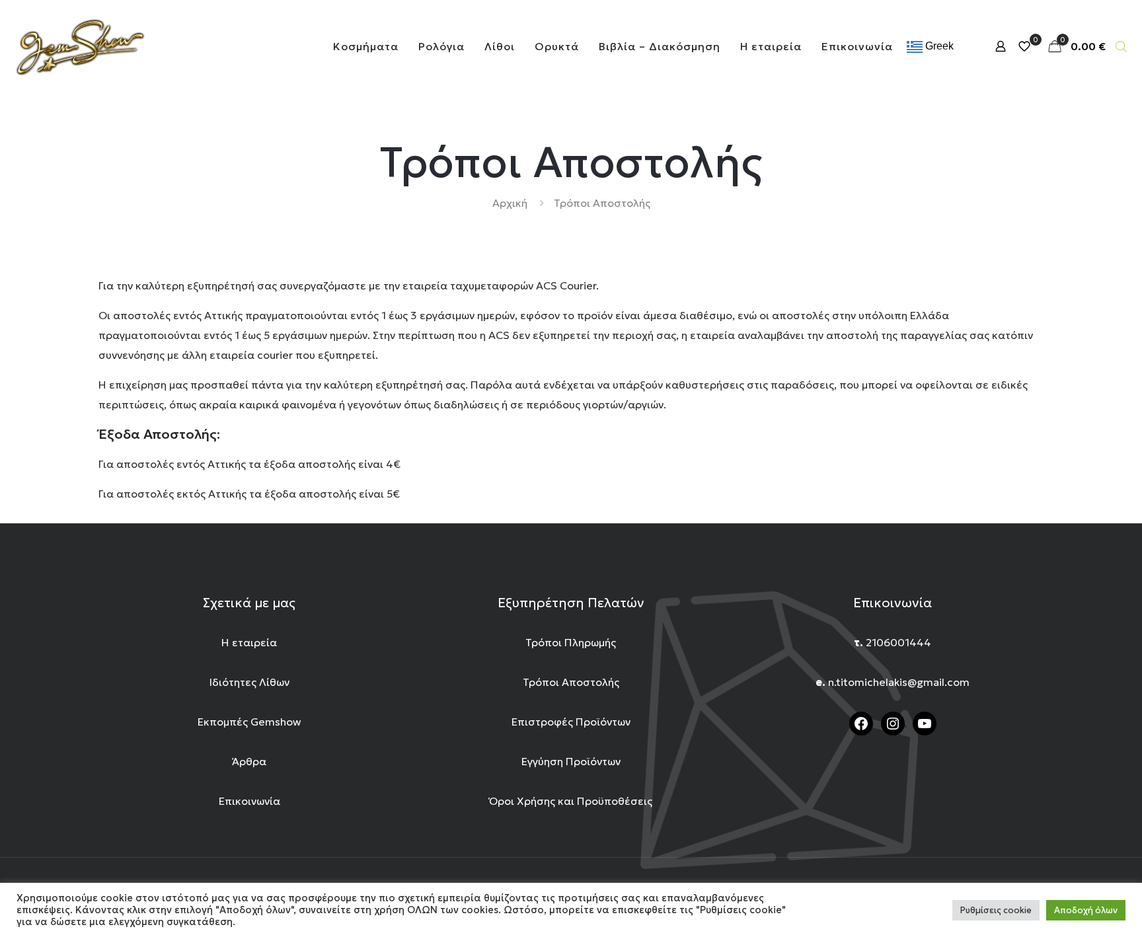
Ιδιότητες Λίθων (249, 682)
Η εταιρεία (249, 642)
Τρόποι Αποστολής (571, 682)
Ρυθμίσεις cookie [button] (996, 910)
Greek (938, 46)
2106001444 (898, 642)
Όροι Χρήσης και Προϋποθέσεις (570, 800)
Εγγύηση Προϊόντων (571, 761)
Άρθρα (249, 761)
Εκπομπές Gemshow (249, 721)
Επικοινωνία (249, 800)
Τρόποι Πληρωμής (570, 642)
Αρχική (509, 202)
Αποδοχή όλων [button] (1086, 910)
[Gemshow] (79, 46)
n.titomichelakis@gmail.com (899, 682)
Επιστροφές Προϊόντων (571, 721)
